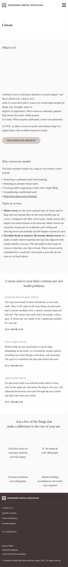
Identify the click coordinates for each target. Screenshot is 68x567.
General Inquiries (9, 523)
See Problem (14, 329)
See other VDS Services (21, 140)
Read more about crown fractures (20, 196)
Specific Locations (9, 513)
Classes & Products (9, 518)
